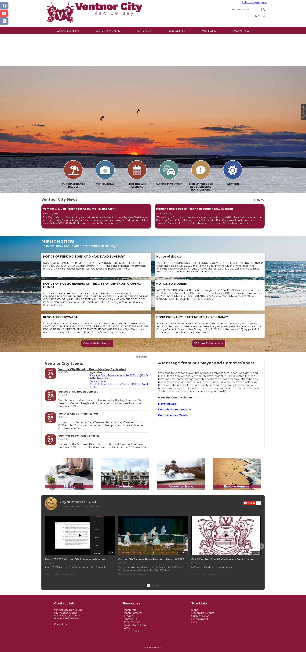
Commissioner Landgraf (174, 409)
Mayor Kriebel (167, 403)
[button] (45, 546)
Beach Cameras (132, 613)
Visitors (209, 31)
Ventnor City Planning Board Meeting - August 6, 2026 (151, 559)
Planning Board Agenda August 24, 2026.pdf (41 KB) (119, 375)
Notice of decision (169, 256)
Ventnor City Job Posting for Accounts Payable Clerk (79, 208)
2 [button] (152, 585)
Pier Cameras (105, 184)
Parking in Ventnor (169, 184)
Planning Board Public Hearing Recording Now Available (195, 208)
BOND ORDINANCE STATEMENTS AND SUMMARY (192, 317)
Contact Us (60, 624)
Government (68, 31)
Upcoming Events (202, 613)
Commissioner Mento (173, 415)
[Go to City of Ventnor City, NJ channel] (51, 503)
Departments (108, 31)
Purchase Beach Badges (73, 185)
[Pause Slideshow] (303, 112)
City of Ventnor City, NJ (78, 502)
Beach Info (130, 609)
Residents (177, 31)
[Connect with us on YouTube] (4, 13)
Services (143, 31)
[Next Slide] (303, 116)
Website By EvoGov (153, 647)
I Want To (240, 31)
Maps (194, 609)
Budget (128, 616)
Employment (199, 619)
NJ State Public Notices (209, 343)
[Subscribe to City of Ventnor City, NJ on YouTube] (252, 503)
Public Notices (132, 631)
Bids (194, 622)
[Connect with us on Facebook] (4, 5)
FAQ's (126, 628)
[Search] (263, 9)
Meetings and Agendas (137, 185)
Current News (200, 616)
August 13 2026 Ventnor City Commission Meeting (75, 559)
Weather (232, 184)
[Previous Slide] (303, 107)
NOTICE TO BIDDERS (171, 283)
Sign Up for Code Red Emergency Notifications (201, 187)
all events (141, 357)
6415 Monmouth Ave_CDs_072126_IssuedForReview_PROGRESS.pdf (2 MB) (119, 384)
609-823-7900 (71, 618)
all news (258, 199)
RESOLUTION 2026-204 (60, 317)
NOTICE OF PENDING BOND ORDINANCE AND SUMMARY (84, 256)
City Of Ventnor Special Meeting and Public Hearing (222, 559)
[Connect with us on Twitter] (4, 21)
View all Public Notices (97, 343)
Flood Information (134, 625)
